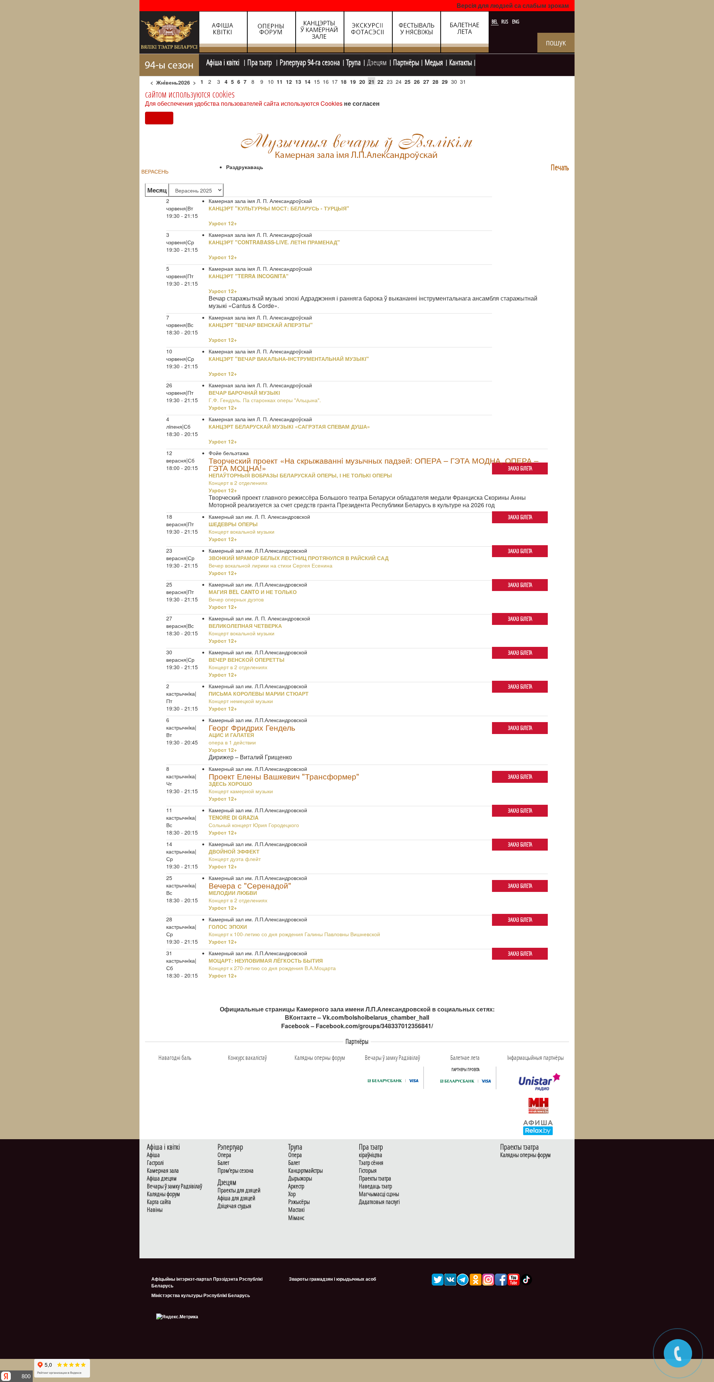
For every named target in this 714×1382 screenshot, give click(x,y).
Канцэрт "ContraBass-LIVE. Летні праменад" (274, 242)
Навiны (155, 1210)
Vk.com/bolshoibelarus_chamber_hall (375, 1017)
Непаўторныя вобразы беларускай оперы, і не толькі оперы (300, 475)
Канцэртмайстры (305, 1170)
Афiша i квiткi (223, 61)
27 (426, 81)
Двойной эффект (234, 851)
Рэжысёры (299, 1202)
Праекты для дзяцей (239, 1190)
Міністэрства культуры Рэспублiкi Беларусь (200, 1295)
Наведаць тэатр (375, 1186)
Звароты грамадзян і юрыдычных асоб (332, 1278)
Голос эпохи (228, 926)
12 (289, 81)
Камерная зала (163, 1170)
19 (353, 81)
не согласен (362, 103)
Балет (223, 1163)
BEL (495, 21)
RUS (505, 21)
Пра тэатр (260, 61)
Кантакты (460, 61)
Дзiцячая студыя (234, 1206)
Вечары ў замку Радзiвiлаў (174, 1186)
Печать (560, 167)
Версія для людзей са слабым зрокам (513, 5)
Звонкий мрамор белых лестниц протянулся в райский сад (299, 558)
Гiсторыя (368, 1170)
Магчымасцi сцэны (379, 1194)
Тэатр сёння (371, 1163)
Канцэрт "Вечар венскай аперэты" (261, 324)
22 (380, 81)
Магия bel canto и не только (253, 591)
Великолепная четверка (245, 625)
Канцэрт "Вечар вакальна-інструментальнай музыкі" (289, 358)
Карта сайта (159, 1202)
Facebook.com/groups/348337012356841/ (374, 1026)
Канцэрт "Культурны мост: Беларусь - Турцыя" (279, 208)
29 (445, 81)
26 (417, 81)
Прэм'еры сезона (236, 1170)
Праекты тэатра (375, 1178)
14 (308, 81)
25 (408, 81)
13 (298, 81)
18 (344, 81)
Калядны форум (163, 1194)
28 (435, 81)
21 (371, 81)
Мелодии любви (233, 892)
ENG (515, 21)
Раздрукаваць (244, 167)
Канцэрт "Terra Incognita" (249, 276)
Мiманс (296, 1218)
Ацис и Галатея (231, 734)
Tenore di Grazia (233, 817)
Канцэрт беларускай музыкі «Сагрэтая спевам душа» (289, 426)
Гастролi (155, 1163)
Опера (224, 1155)
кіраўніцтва (370, 1155)
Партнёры (406, 61)
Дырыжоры (300, 1178)
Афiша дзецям (162, 1178)
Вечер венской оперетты (246, 659)
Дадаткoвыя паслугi (379, 1202)
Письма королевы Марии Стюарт (259, 693)
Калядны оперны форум (525, 1155)
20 (362, 81)
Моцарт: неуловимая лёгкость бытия (266, 960)
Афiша (153, 1155)
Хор (292, 1194)
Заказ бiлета (520, 468)
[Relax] (538, 1127)
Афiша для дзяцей (236, 1198)
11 (280, 81)
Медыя (434, 61)
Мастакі (296, 1210)
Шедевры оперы (233, 524)
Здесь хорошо (230, 783)
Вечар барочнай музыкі (244, 392)
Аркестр (296, 1186)
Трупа (353, 61)
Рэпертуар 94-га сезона (310, 61)
